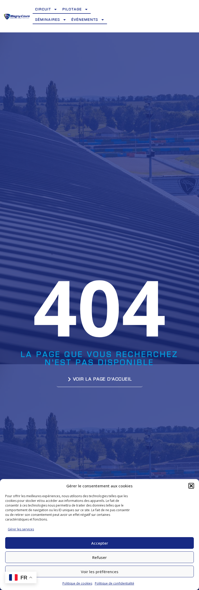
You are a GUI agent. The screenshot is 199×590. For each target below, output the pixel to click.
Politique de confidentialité (114, 583)
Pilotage (72, 9)
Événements (85, 20)
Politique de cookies (77, 583)
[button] (191, 485)
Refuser (99, 557)
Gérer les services (21, 529)
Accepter (99, 543)
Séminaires (47, 20)
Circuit (43, 9)
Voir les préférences (99, 571)
